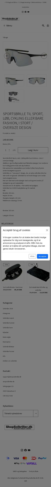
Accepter (42, 256)
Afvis (32, 256)
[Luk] (47, 230)
